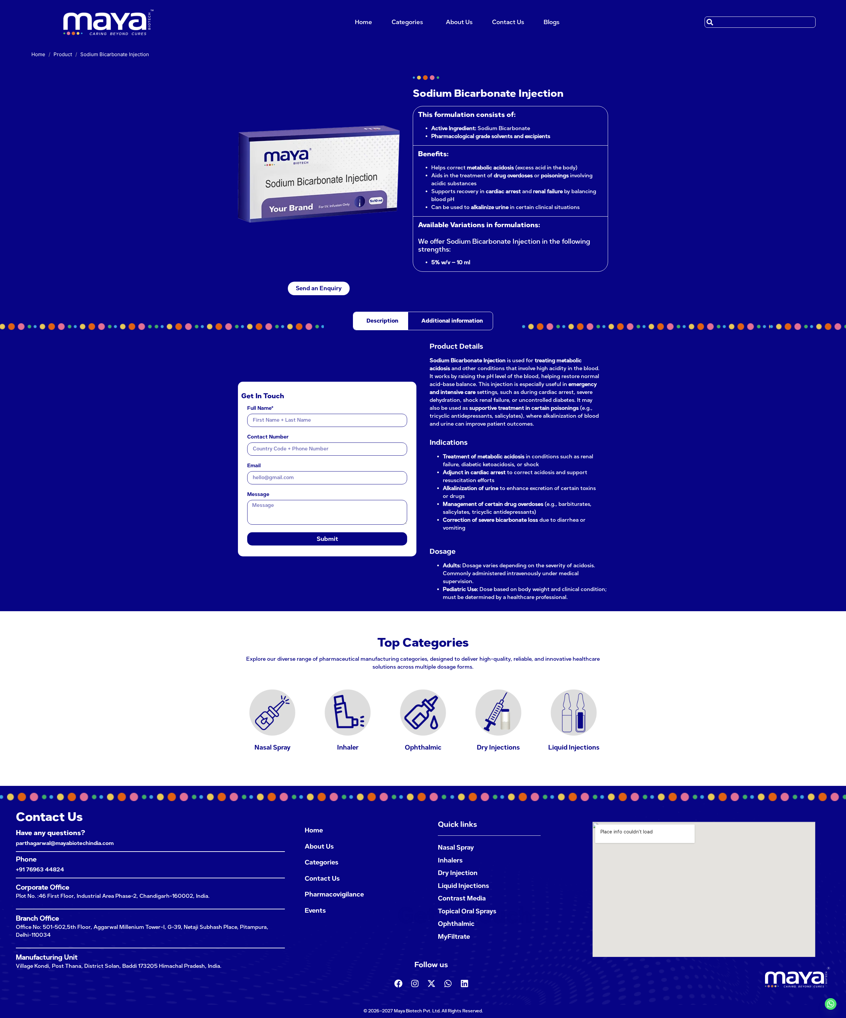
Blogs (551, 22)
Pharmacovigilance (334, 894)
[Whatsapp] (448, 983)
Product (63, 54)
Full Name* (260, 408)
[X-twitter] (431, 983)
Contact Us (508, 22)
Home (363, 22)
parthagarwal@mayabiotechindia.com (65, 843)
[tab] (380, 321)
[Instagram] (414, 983)
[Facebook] (398, 983)
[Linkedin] (464, 983)
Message (258, 494)
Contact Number (268, 437)
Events (315, 910)
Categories (407, 22)
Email (254, 466)
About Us (459, 22)
